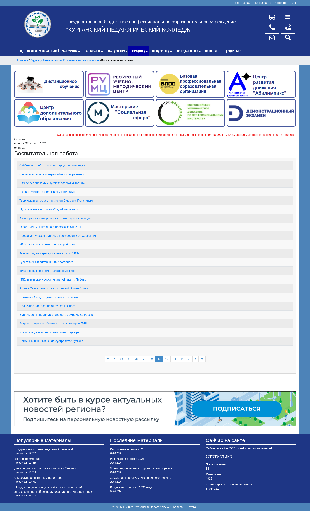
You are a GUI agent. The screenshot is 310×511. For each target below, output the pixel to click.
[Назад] (115, 359)
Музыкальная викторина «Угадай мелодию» (48, 209)
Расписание (92, 51)
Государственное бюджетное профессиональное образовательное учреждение (151, 21)
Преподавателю (187, 51)
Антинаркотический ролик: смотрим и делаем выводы (55, 218)
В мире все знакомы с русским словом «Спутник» (52, 183)
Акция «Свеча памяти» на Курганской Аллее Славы (54, 288)
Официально (232, 51)
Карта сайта (263, 2)
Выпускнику (160, 51)
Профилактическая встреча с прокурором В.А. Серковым (57, 235)
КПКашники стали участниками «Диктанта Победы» (53, 279)
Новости (211, 51)
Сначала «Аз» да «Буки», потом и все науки (48, 297)
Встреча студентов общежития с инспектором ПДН (53, 323)
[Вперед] (195, 359)
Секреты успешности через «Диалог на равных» (51, 174)
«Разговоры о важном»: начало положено (47, 270)
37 (129, 358)
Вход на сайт (243, 2)
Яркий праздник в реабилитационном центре (49, 332)
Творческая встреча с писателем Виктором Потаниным (56, 200)
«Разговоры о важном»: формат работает (47, 244)
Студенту (138, 51)
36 (121, 358)
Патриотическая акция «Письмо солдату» (47, 191)
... (144, 358)
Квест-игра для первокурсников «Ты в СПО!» (49, 253)
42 (166, 358)
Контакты (281, 2)
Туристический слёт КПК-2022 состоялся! (46, 262)
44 (182, 358)
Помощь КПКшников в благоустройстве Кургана (51, 341)
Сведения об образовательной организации (48, 51)
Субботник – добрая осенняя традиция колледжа (52, 165)
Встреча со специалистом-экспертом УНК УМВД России (56, 314)
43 (174, 358)
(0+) (293, 2)
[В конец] (202, 359)
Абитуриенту (116, 51)
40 (151, 358)
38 (136, 358)
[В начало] (108, 359)
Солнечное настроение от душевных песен (48, 305)
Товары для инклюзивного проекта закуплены (50, 226)
